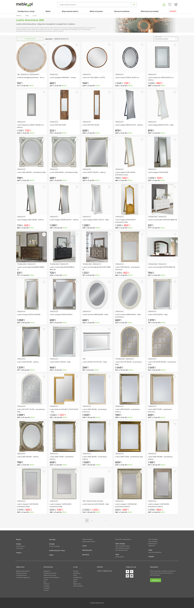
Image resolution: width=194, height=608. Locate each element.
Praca (75, 575)
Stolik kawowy (152, 543)
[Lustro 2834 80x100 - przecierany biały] (31, 152)
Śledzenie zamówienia (23, 571)
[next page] (105, 520)
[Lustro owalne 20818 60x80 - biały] (97, 294)
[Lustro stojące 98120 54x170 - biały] (162, 104)
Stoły (117, 554)
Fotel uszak (19, 548)
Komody (52, 539)
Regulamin (47, 571)
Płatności (46, 584)
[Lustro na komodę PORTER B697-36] (162, 247)
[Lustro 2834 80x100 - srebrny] (31, 436)
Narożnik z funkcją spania (123, 539)
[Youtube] (131, 575)
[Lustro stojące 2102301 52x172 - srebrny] (64, 199)
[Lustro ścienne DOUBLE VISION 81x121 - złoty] (64, 389)
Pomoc (46, 579)
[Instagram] (131, 571)
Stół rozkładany (153, 539)
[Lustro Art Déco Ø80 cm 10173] (97, 57)
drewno (60, 39)
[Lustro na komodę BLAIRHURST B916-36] (97, 247)
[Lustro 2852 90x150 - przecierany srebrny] (97, 436)
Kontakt (75, 571)
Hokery (18, 553)
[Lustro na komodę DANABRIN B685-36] (31, 247)
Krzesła (51, 544)
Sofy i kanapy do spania (122, 548)
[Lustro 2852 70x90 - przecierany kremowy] (162, 389)
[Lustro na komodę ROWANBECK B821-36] (64, 247)
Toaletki (151, 556)
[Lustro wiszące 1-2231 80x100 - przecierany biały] (64, 484)
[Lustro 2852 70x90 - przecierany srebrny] (64, 436)
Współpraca (76, 573)
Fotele (18, 544)
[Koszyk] (176, 4)
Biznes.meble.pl (78, 586)
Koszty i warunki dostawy (51, 577)
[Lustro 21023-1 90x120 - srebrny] (97, 152)
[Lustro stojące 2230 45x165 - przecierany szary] (129, 152)
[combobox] (166, 39)
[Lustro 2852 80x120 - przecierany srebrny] (129, 389)
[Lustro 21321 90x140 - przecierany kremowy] (129, 247)
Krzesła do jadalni (54, 546)
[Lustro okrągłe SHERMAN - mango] (64, 57)
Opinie (75, 579)
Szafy (150, 550)
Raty (45, 581)
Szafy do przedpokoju (154, 552)
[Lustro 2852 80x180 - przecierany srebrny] (162, 436)
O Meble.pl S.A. (77, 577)
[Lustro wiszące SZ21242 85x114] (64, 294)
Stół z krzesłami (153, 541)
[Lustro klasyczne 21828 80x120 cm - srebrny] (162, 57)
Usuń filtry (49, 39)
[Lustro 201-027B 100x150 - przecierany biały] (162, 341)
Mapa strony (77, 584)
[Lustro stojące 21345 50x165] (162, 152)
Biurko (18, 539)
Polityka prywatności (50, 573)
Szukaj (134, 4)
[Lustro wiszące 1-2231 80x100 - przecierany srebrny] (129, 484)
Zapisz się (155, 580)
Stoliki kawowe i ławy (57, 550)
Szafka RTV (151, 545)
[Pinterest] (127, 575)
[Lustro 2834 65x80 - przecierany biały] (64, 152)
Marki (75, 581)
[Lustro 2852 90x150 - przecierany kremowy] (97, 389)
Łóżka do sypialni (87, 539)
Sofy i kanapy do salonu (122, 546)
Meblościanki (87, 550)
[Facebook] (127, 571)
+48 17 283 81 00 (104, 571)
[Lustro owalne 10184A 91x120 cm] (129, 57)
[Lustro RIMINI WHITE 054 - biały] (97, 341)
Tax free (46, 590)
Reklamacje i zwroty (50, 575)
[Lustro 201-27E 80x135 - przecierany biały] (129, 341)
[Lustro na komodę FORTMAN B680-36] (162, 199)
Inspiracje (46, 588)
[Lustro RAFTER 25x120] (97, 104)
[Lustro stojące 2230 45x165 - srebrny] (31, 199)
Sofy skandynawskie (121, 550)
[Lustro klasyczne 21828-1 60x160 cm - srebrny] (31, 104)
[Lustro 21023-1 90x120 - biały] (64, 341)
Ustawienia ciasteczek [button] (23, 577)
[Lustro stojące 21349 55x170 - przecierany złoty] (129, 199)
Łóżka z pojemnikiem (88, 541)
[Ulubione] (169, 4)
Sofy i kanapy (120, 544)
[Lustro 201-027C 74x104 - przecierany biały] (31, 389)
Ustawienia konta (21, 575)
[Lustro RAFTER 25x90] (64, 104)
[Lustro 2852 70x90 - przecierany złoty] (129, 436)
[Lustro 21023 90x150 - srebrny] (31, 341)
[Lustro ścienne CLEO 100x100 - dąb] (97, 484)
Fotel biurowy (20, 546)
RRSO (31, 86)
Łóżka (51, 555)
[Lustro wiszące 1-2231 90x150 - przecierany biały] (31, 484)
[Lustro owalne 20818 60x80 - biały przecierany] (129, 294)
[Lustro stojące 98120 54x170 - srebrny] (129, 104)
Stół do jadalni (119, 556)
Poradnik (46, 586)
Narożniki (85, 555)
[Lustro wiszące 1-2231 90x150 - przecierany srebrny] (162, 484)
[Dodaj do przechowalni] (44, 45)
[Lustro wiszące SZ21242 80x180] (31, 294)
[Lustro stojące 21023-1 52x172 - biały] (97, 199)
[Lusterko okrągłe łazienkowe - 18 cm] (31, 57)
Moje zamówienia (21, 573)
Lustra (84, 546)
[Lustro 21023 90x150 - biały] (162, 294)
